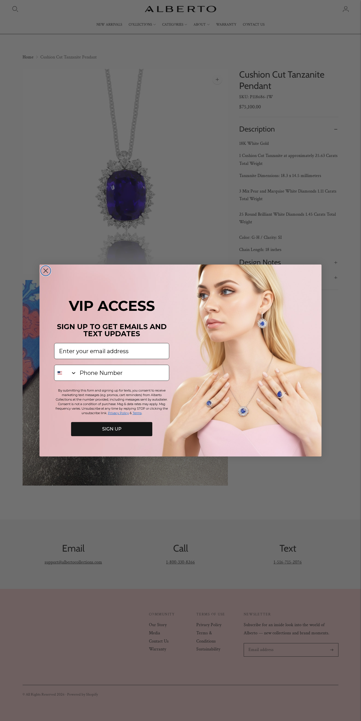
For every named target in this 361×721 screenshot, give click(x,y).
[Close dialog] (46, 271)
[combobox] (65, 373)
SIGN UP (112, 429)
